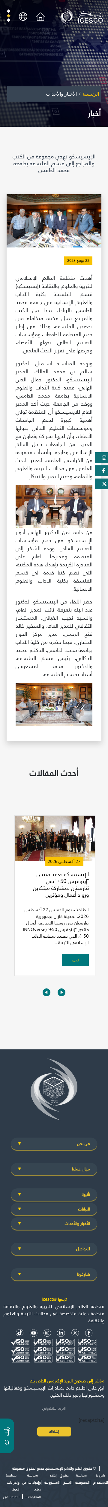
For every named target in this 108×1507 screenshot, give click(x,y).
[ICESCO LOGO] (54, 1091)
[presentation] (46, 992)
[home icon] (40, 16)
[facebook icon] (89, 1333)
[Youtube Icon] (34, 1333)
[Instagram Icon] (47, 1333)
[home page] (83, 16)
